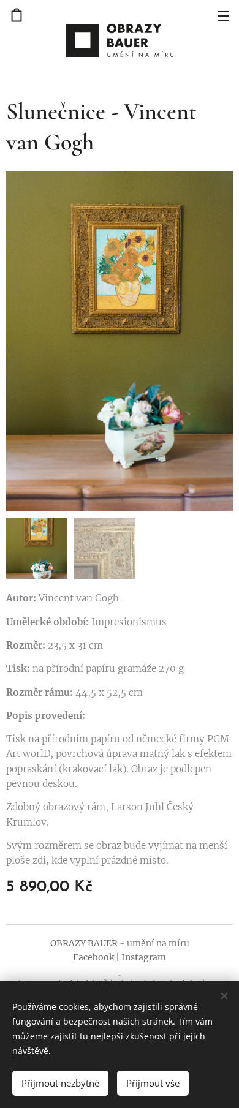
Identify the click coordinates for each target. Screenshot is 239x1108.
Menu (223, 15)
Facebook (93, 957)
